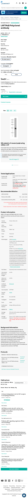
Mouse (6, 387)
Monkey (12, 387)
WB (11, 110)
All (7, 110)
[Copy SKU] (13, 72)
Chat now (24, 12)
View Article (4, 402)
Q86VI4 (11, 309)
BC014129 (20, 248)
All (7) (2, 382)
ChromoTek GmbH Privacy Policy (14, 490)
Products (7, 17)
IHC (15, 110)
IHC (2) (2, 384)
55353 (10, 292)
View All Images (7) (14, 159)
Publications (5, 34)
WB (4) (11, 382)
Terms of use (18, 485)
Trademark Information (15, 487)
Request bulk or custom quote (15, 92)
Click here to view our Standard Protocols (10, 369)
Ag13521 (14, 239)
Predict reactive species (15, 266)
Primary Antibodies (14, 17)
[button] (24, 495)
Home (2, 17)
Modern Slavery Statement (17, 489)
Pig (16, 387)
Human (2, 387)
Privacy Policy (12, 485)
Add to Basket (5, 96)
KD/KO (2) (6, 382)
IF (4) (6, 384)
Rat (9, 387)
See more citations (14, 469)
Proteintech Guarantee (5, 102)
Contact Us (5, 485)
